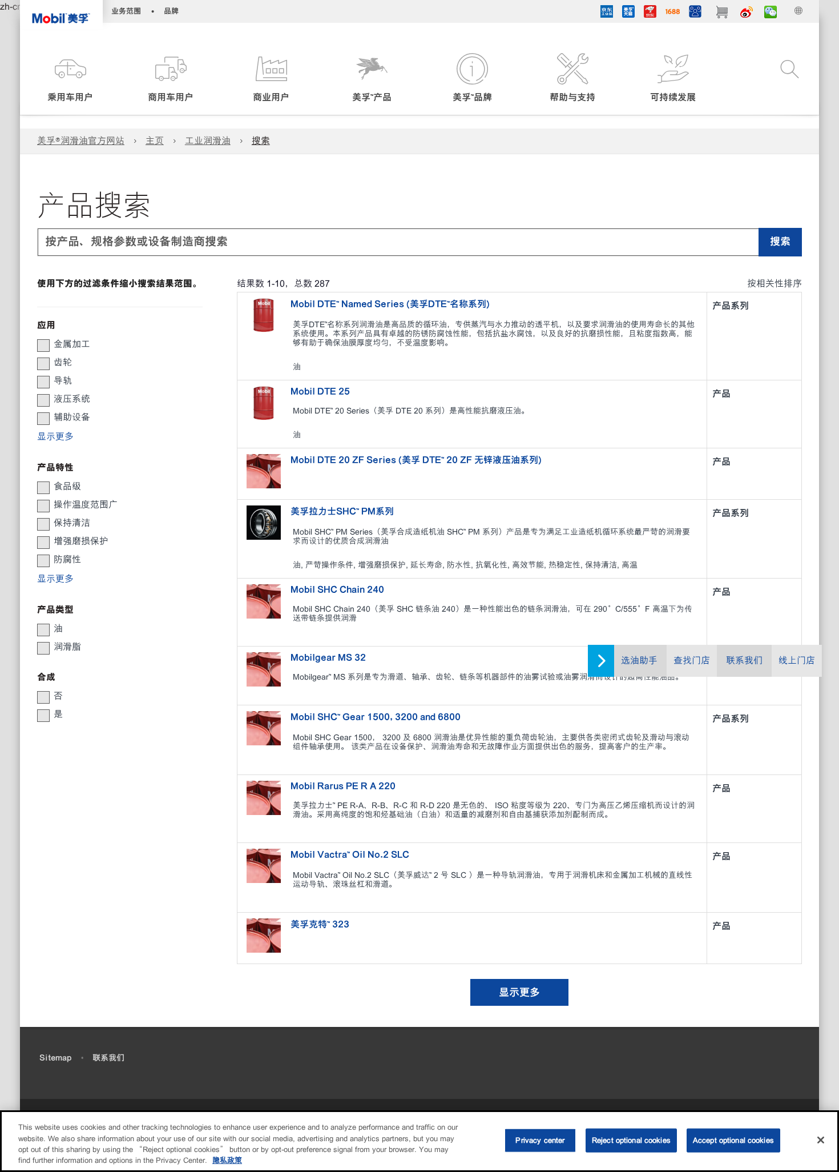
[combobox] (419, 242)
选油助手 (639, 660)
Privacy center (539, 1140)
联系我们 (744, 660)
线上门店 (797, 660)
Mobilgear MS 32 (328, 657)
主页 (155, 140)
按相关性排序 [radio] (774, 283)
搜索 (261, 140)
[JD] (650, 13)
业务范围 (126, 11)
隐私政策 (227, 1160)
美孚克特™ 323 (320, 924)
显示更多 (519, 992)
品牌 (171, 11)
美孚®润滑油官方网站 (80, 140)
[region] (419, 1141)
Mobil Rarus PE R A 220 (343, 786)
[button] (70, 78)
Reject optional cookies (631, 1140)
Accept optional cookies (733, 1140)
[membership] (695, 13)
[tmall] (628, 13)
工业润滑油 (208, 140)
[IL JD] (607, 13)
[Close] (820, 1140)
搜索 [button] (780, 241)
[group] (114, 344)
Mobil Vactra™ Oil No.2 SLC (350, 854)
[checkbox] (43, 345)
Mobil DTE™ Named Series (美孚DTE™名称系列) (390, 304)
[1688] (672, 13)
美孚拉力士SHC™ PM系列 (342, 511)
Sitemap (55, 1057)
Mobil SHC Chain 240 (337, 589)
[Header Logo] (61, 14)
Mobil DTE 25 (320, 391)
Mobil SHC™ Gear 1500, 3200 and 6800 (376, 717)
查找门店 (691, 660)
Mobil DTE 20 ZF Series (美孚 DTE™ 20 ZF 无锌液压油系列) (416, 460)
